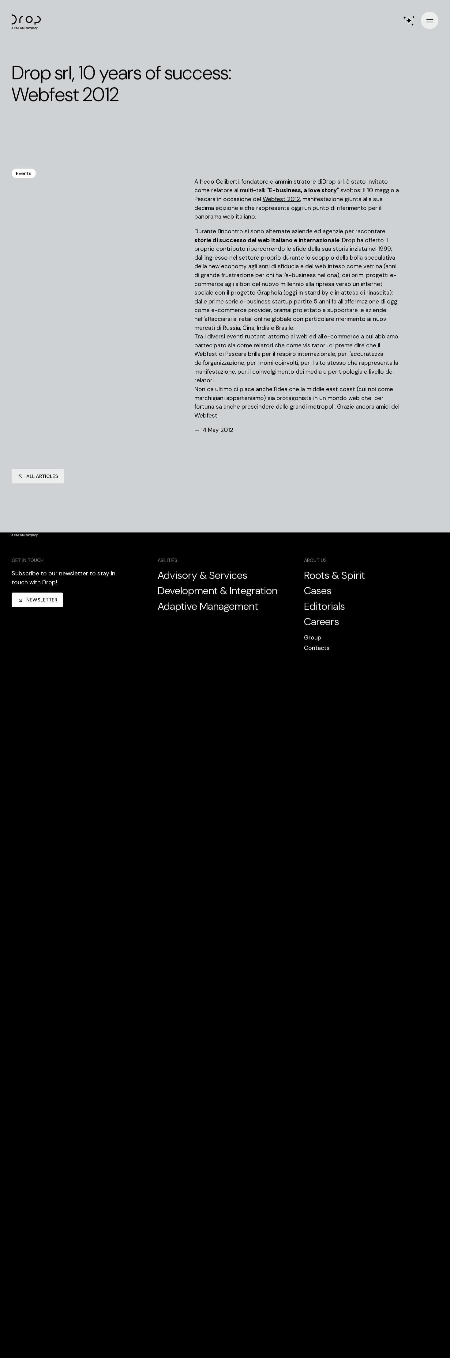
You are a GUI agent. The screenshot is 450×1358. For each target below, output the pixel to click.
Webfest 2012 (281, 199)
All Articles (42, 476)
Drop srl (333, 181)
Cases (318, 591)
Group (312, 637)
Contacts (317, 648)
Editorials (324, 606)
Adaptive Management (208, 606)
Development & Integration (217, 591)
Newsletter (41, 600)
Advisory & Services (202, 575)
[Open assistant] (409, 20)
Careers (321, 622)
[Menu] (429, 20)
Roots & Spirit (334, 575)
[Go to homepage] (29, 20)
